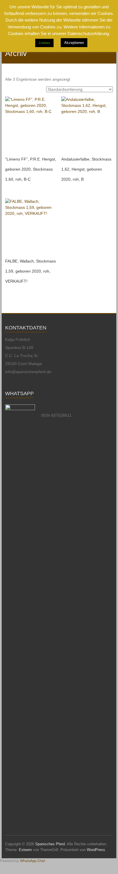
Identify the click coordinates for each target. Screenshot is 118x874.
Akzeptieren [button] (74, 42)
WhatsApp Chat (32, 860)
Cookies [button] (44, 43)
